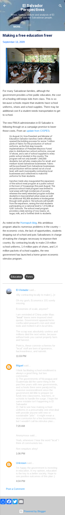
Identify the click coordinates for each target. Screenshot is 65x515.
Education (16, 276)
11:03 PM (21, 356)
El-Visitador (22, 290)
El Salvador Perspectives (32, 7)
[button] (60, 36)
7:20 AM (20, 426)
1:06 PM (20, 453)
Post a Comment (15, 488)
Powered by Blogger (34, 511)
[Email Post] (11, 270)
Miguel (19, 365)
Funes (29, 276)
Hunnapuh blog (28, 222)
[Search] (60, 6)
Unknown (21, 463)
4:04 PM (20, 481)
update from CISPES (37, 130)
